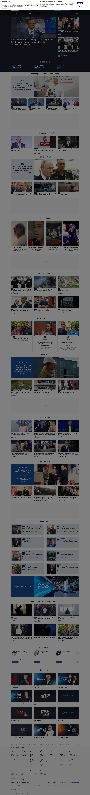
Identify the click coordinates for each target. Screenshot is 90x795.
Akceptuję (80, 3)
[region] (45, 5)
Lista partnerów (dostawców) (43, 6)
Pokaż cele (80, 6)
